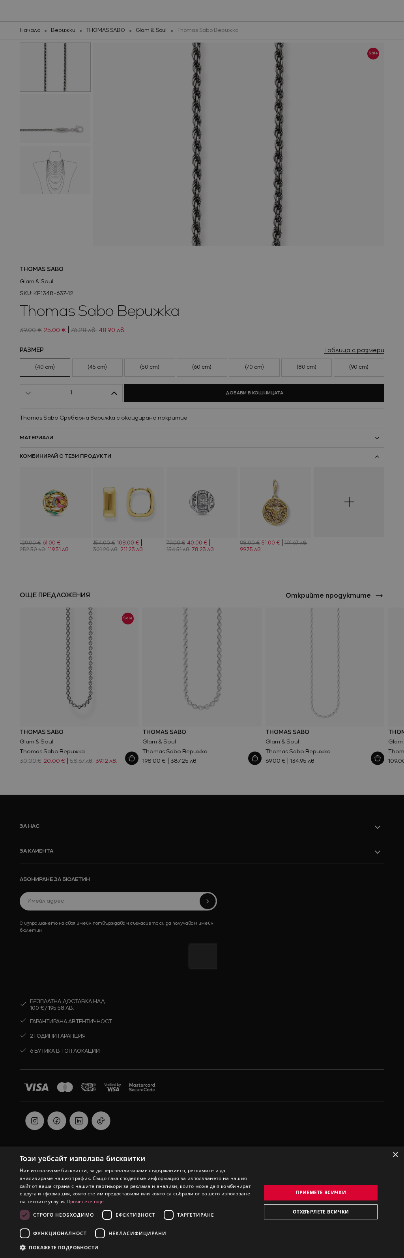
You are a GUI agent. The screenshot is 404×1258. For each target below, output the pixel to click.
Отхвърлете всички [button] (321, 1211)
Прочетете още (85, 1201)
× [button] (395, 1155)
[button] (59, 1247)
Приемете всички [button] (321, 1192)
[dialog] (202, 1202)
